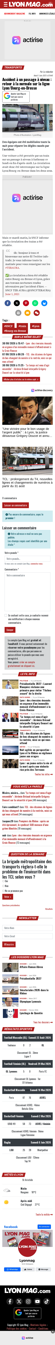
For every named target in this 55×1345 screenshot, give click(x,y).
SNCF (9, 326)
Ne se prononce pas (13, 891)
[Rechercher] (50, 4)
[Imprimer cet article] (18, 313)
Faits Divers (25, 697)
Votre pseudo (11, 553)
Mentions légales (38, 1325)
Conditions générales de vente (33, 1330)
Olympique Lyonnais (30, 1001)
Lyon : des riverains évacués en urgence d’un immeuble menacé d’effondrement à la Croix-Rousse (27, 347)
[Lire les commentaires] (37, 313)
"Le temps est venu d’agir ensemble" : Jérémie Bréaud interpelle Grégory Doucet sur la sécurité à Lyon (26, 368)
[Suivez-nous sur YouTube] (36, 1303)
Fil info (32, 13)
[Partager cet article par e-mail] (27, 313)
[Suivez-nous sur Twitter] (18, 1303)
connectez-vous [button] (37, 563)
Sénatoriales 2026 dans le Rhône (34, 991)
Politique (24, 681)
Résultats (49, 909)
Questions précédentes (11, 905)
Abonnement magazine (14, 13)
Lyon (36, 326)
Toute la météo (43, 1214)
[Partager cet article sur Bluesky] (44, 303)
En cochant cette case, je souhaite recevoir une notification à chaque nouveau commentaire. (28, 619)
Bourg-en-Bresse (16, 331)
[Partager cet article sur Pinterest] (26, 303)
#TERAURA (12, 267)
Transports (13, 67)
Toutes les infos (42, 774)
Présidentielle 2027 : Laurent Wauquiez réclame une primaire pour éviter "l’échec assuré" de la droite (36, 688)
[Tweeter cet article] (17, 303)
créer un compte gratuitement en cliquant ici (21, 664)
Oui (6, 881)
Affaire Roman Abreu (31, 967)
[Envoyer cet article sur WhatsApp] (35, 303)
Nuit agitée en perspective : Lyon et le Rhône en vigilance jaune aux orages (36, 753)
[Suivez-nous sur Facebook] (27, 1248)
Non (6, 886)
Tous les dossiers (41, 1022)
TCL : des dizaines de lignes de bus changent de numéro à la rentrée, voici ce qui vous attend (27, 357)
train (23, 326)
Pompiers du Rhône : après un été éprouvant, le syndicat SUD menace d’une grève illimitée (25, 824)
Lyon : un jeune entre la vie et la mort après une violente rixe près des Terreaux (36, 766)
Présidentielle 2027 (30, 978)
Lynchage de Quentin (31, 1013)
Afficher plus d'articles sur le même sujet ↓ (21, 379)
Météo (22, 747)
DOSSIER (23, 964)
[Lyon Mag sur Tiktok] (46, 1303)
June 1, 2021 (12, 294)
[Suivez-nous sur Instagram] (27, 1303)
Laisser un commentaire (15, 505)
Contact (32, 1328)
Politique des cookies (17, 1328)
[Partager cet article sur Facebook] (8, 303)
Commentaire (12, 569)
